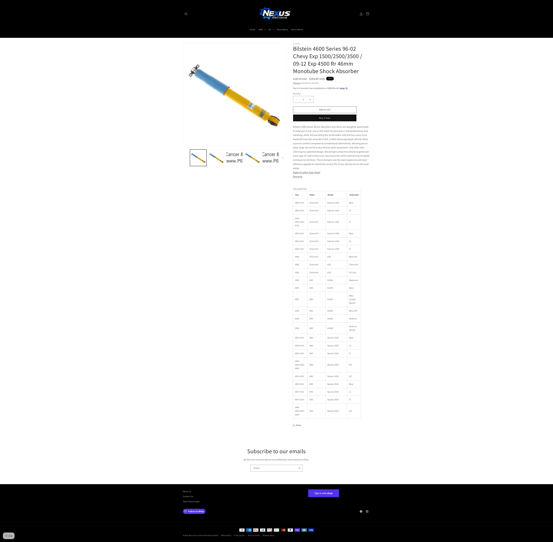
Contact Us (188, 496)
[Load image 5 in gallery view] (270, 157)
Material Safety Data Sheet (306, 172)
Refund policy (226, 535)
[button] (186, 14)
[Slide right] (283, 158)
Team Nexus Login (191, 501)
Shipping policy (268, 535)
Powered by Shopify (210, 535)
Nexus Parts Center (196, 535)
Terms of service (254, 535)
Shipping (296, 83)
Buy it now (324, 118)
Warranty (297, 176)
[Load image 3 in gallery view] (234, 157)
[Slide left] (186, 158)
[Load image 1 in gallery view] (198, 157)
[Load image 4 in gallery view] (252, 157)
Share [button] (298, 425)
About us (187, 491)
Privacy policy (239, 535)
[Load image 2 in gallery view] (216, 157)
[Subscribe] (299, 468)
